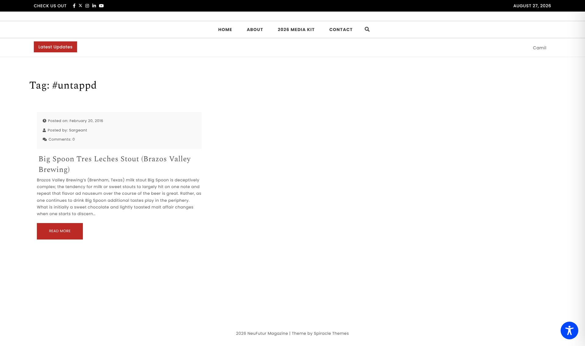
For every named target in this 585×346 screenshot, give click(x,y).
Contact (341, 29)
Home (225, 29)
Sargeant (78, 130)
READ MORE (60, 231)
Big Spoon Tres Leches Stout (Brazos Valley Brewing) (114, 164)
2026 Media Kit (296, 29)
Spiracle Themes (331, 333)
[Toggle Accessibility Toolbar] (569, 330)
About (255, 29)
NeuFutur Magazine (267, 333)
